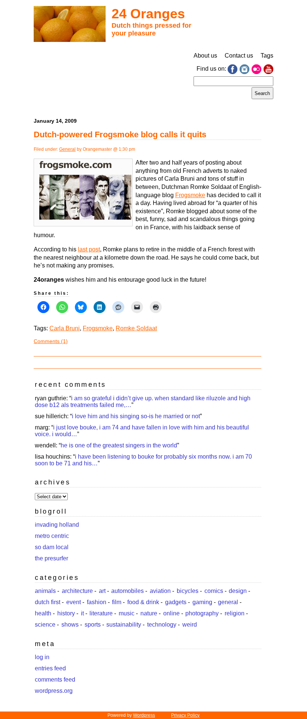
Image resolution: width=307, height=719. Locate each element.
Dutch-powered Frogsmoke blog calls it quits (120, 134)
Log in (42, 657)
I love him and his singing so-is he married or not (136, 416)
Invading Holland (57, 524)
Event (73, 602)
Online (171, 613)
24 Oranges (148, 13)
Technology (161, 624)
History (66, 613)
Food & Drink (143, 602)
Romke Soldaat (136, 328)
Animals (45, 591)
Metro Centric (52, 536)
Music (126, 613)
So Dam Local (52, 547)
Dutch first (47, 602)
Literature (101, 613)
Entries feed (50, 668)
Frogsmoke (190, 195)
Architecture (77, 591)
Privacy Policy (185, 715)
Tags (267, 55)
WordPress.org (54, 691)
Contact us (239, 55)
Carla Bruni (64, 328)
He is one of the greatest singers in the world (119, 445)
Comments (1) (51, 341)
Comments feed (55, 679)
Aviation (160, 591)
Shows (70, 624)
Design (238, 591)
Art (102, 591)
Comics (213, 591)
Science (45, 624)
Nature (148, 613)
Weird (189, 624)
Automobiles (127, 591)
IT (82, 613)
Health (43, 613)
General (67, 149)
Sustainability (123, 624)
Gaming (202, 602)
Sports (93, 624)
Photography (202, 613)
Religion (234, 613)
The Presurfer (51, 558)
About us (205, 55)
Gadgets (175, 602)
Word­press (144, 715)
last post (89, 249)
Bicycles (187, 591)
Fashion (96, 602)
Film (116, 602)
